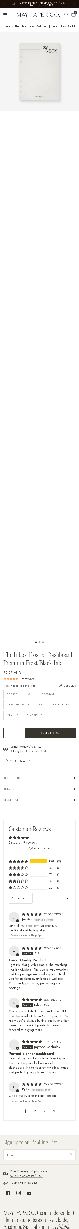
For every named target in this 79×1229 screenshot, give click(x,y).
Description (13, 778)
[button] (18, 861)
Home (6, 26)
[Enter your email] (71, 1154)
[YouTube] (29, 1193)
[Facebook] (8, 1193)
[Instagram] (18, 1193)
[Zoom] (39, 71)
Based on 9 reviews (23, 842)
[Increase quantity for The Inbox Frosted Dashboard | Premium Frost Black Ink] (19, 733)
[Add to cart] (50, 733)
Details (9, 789)
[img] (32, 914)
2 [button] (35, 1111)
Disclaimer (12, 799)
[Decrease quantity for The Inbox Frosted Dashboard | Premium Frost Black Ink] (7, 733)
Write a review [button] (39, 848)
